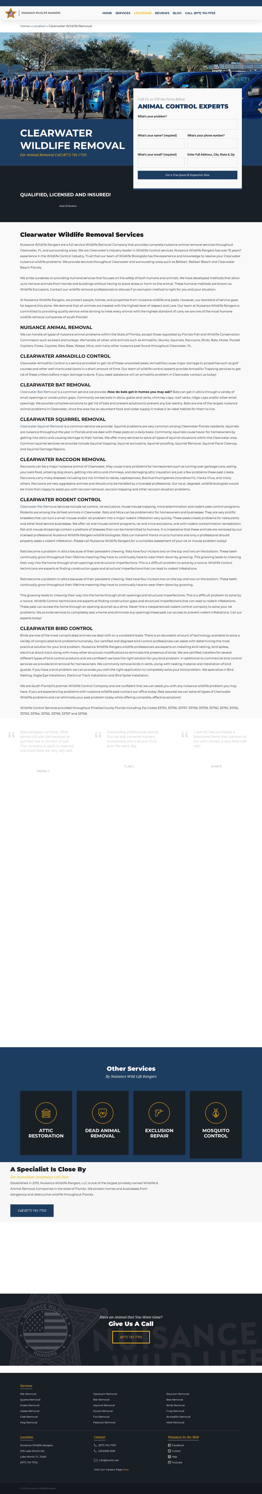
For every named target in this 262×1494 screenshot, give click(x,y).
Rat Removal (28, 1394)
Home (25, 26)
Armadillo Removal (178, 1416)
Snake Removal (29, 1405)
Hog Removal (28, 1422)
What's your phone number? (206, 135)
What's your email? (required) (157, 154)
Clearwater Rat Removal (38, 506)
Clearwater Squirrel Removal (41, 426)
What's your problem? (152, 116)
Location (39, 26)
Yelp (174, 1456)
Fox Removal (101, 1416)
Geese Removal (29, 1411)
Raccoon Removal (177, 1394)
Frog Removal (175, 1411)
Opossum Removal (105, 1394)
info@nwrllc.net (108, 1460)
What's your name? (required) (157, 135)
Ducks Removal (103, 1411)
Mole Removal (175, 1422)
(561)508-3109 (106, 1451)
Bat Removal (101, 1399)
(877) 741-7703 (107, 1445)
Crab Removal (29, 1416)
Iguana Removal (30, 1399)
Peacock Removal (104, 1422)
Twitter (176, 1451)
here (126, 1469)
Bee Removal (174, 1399)
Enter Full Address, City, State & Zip (211, 154)
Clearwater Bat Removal (38, 392)
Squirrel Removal (104, 1405)
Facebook (178, 1445)
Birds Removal (175, 1405)
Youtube (177, 1462)
